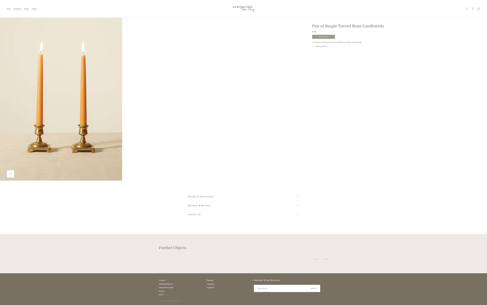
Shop (9, 9)
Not (179, 301)
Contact (162, 280)
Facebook (210, 287)
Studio (34, 9)
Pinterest (209, 280)
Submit (314, 288)
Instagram (17, 9)
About (26, 9)
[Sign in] (472, 8)
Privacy (161, 291)
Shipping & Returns (166, 284)
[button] (466, 8)
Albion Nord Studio (166, 287)
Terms (161, 295)
